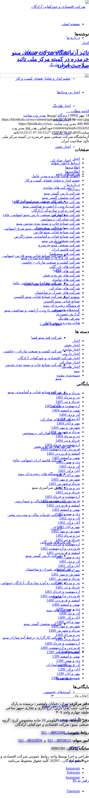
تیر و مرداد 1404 (68, 436)
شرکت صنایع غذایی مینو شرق (57, 228)
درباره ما (73, 185)
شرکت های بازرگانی (64, 267)
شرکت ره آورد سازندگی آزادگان (55, 210)
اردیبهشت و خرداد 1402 (62, 544)
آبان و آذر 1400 (69, 617)
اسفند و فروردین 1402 (63, 505)
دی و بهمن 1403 (68, 462)
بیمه (77, 371)
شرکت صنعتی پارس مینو (61, 241)
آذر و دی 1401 (69, 561)
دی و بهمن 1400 (68, 609)
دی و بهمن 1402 (68, 514)
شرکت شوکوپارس (66, 215)
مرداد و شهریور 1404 (64, 432)
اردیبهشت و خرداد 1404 (62, 445)
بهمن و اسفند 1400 (66, 604)
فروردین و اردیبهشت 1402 (60, 548)
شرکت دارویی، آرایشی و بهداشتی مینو (51, 206)
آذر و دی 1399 (69, 665)
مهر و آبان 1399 (68, 674)
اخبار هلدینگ (71, 367)
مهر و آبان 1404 (68, 423)
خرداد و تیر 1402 (67, 540)
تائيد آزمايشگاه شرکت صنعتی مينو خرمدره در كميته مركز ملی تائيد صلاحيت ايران (50, 59)
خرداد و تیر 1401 (67, 587)
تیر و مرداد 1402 (68, 535)
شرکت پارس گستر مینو (62, 193)
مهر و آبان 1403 (68, 475)
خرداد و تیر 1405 (67, 402)
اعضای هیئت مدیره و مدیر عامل (55, 176)
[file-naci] (44, 76)
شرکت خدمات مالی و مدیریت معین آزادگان (47, 202)
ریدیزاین (74, 189)
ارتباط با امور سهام (65, 163)
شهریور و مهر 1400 (65, 626)
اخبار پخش (72, 345)
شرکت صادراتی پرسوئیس (60, 219)
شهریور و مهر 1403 (65, 479)
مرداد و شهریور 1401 (64, 579)
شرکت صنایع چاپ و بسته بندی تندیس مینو (48, 223)
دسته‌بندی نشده (68, 375)
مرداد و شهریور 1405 (64, 393)
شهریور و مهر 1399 (65, 678)
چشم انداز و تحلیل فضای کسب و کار (52, 180)
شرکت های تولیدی (66, 280)
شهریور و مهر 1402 (65, 531)
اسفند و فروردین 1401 (63, 553)
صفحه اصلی (70, 297)
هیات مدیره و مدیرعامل (62, 323)
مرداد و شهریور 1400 (64, 630)
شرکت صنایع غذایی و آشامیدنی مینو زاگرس (47, 236)
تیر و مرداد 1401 (68, 583)
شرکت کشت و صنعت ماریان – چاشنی (50, 262)
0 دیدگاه (67, 115)
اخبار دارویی (71, 354)
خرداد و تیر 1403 (67, 492)
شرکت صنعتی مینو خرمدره (59, 245)
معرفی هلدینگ (69, 318)
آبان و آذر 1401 (69, 566)
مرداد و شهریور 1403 (64, 484)
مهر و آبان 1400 (68, 622)
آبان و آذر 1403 (69, 471)
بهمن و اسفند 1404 (66, 410)
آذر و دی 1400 (69, 613)
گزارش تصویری (68, 314)
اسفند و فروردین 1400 (63, 600)
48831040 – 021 (53, 732)
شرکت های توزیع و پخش (61, 275)
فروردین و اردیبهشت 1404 (60, 449)
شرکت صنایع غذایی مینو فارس (56, 232)
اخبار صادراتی (69, 362)
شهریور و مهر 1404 (65, 427)
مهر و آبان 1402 (68, 527)
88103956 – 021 (30, 740)
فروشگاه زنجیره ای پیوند (61, 305)
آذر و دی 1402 (69, 518)
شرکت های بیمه (67, 271)
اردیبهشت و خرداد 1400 (62, 643)
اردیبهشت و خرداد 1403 (62, 497)
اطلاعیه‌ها (72, 167)
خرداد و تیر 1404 (67, 440)
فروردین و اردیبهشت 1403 (60, 501)
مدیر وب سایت (34, 115)
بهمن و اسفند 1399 (66, 656)
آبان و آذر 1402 (69, 522)
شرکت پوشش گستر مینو (61, 198)
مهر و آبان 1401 (68, 570)
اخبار (85, 43)
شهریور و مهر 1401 (65, 574)
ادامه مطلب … (77, 111)
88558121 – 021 (59, 740)
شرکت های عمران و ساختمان (57, 292)
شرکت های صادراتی (64, 288)
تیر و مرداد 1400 (68, 635)
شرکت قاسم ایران (66, 249)
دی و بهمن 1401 (68, 557)
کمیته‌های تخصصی (66, 310)
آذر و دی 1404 (69, 414)
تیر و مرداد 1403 (68, 488)
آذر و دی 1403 (69, 466)
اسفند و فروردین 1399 (63, 652)
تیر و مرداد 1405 (68, 397)
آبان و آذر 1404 (69, 419)
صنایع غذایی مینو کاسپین (61, 301)
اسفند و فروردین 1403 (63, 453)
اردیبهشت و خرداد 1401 (62, 592)
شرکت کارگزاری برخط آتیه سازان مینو (50, 258)
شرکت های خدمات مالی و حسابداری (52, 284)
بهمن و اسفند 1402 (66, 509)
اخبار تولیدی (71, 349)
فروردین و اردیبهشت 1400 (60, 648)
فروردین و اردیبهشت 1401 (60, 596)
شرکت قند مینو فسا (65, 254)
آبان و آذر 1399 (69, 669)
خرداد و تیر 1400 (67, 639)
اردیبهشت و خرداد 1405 (62, 406)
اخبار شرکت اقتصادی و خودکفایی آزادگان (49, 358)
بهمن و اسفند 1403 (66, 458)
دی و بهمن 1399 (68, 661)
